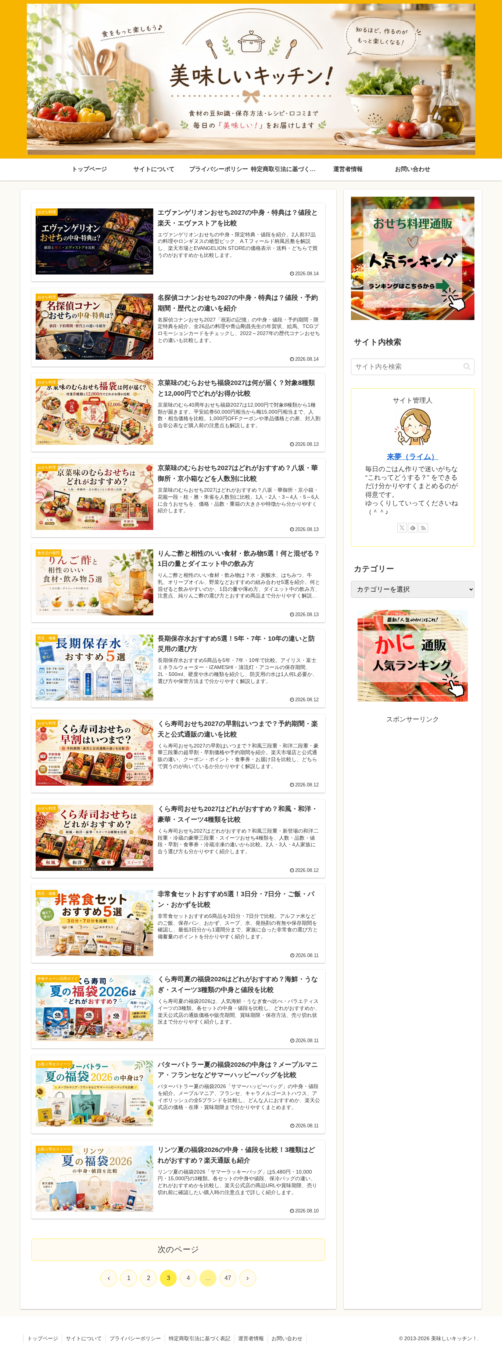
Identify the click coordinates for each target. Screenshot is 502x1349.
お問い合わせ (287, 1338)
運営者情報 (251, 1338)
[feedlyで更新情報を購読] (412, 527)
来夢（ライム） (412, 456)
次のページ (178, 1249)
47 (228, 1278)
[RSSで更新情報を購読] (423, 527)
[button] (466, 366)
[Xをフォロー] (402, 527)
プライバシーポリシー (135, 1338)
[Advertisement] (412, 777)
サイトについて (84, 1338)
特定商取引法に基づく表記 (199, 1338)
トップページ (42, 1338)
